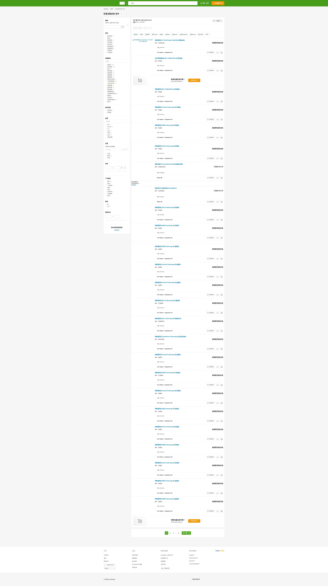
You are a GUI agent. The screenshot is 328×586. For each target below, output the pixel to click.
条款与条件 (135, 555)
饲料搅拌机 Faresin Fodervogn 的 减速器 (168, 264)
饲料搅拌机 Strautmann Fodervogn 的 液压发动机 (170, 336)
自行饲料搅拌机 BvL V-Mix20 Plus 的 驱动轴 (168, 58)
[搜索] (130, 3)
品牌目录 (134, 567)
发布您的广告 (194, 80)
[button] (217, 52)
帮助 (105, 558)
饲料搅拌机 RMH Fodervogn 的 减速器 (167, 246)
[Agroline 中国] (110, 3)
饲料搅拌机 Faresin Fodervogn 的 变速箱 (168, 107)
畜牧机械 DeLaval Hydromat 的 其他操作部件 (169, 164)
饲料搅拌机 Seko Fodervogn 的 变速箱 (167, 146)
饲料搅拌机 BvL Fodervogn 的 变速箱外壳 (168, 318)
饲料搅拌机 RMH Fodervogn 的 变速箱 (167, 125)
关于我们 (106, 555)
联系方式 (106, 561)
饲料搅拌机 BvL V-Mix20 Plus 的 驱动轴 (167, 89)
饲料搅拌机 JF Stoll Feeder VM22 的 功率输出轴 (170, 40)
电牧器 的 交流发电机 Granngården (166, 188)
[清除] (127, 25)
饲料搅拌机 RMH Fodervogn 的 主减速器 (167, 372)
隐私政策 (134, 558)
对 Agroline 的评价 (137, 564)
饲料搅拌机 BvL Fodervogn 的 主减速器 (167, 300)
